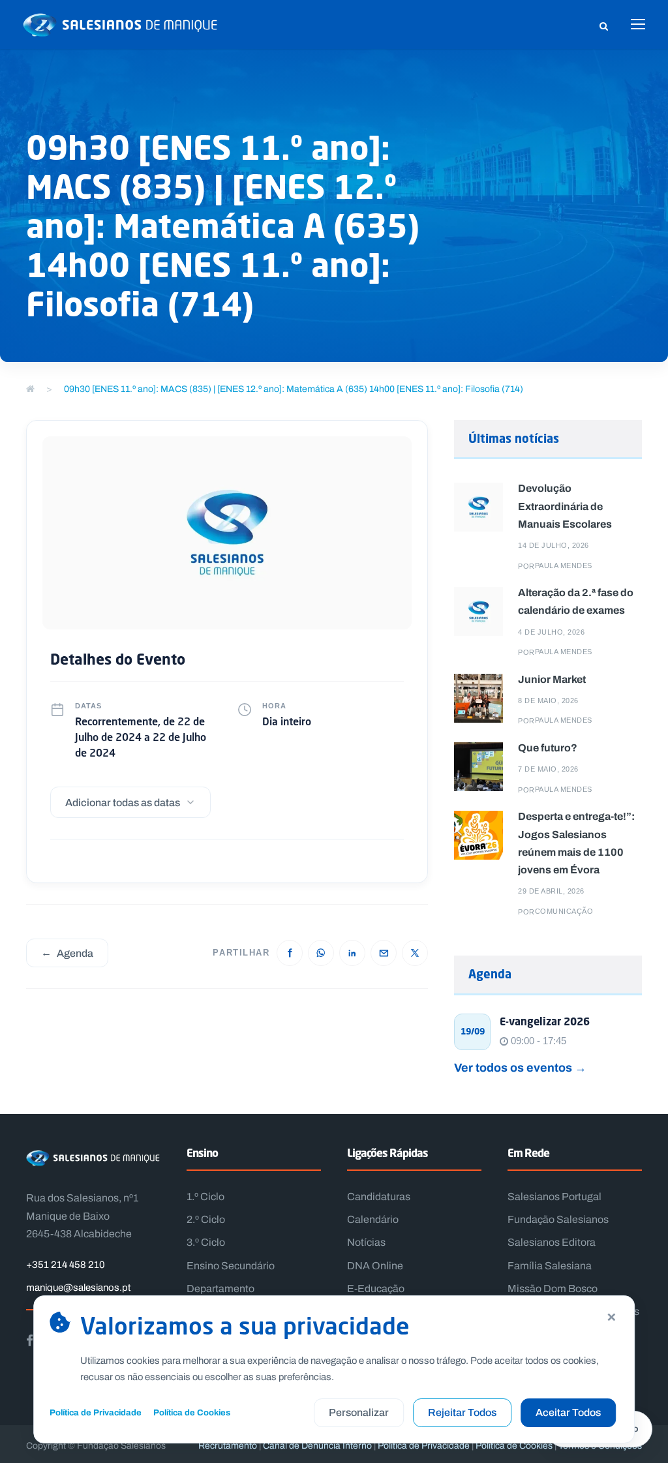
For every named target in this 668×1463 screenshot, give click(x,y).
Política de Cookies (191, 1412)
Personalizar (359, 1412)
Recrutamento (227, 1446)
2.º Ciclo (206, 1219)
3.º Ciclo (206, 1242)
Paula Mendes (563, 565)
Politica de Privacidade (424, 1446)
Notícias (366, 1242)
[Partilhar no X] (415, 953)
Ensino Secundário (231, 1265)
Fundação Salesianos (558, 1219)
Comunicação (564, 911)
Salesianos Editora (552, 1242)
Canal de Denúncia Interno (317, 1446)
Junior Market (552, 679)
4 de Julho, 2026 (551, 632)
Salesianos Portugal (554, 1196)
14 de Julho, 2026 (553, 545)
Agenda (67, 952)
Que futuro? (547, 747)
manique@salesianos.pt (78, 1287)
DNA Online (375, 1265)
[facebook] (29, 1340)
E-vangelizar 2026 (545, 1021)
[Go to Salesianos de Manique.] (30, 389)
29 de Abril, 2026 (551, 891)
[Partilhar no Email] (384, 953)
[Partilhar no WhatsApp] (321, 953)
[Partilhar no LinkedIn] (352, 953)
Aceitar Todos (568, 1412)
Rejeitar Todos (462, 1412)
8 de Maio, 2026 (548, 700)
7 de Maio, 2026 (548, 769)
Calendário (373, 1219)
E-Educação (375, 1288)
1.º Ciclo (205, 1196)
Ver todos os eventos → (520, 1067)
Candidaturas (378, 1196)
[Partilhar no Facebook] (290, 953)
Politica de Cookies (514, 1446)
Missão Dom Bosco (553, 1288)
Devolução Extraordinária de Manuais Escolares (565, 505)
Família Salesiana (550, 1265)
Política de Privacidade (96, 1412)
